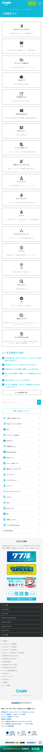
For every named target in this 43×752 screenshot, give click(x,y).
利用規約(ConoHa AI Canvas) (10, 656)
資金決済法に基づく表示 (9, 668)
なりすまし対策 (28, 724)
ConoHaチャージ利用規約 (10, 647)
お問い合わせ (6, 673)
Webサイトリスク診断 (19, 714)
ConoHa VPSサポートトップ (18, 9)
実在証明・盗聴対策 (6, 719)
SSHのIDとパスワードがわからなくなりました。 (21, 365)
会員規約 (5, 641)
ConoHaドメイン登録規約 (10, 644)
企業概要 (5, 682)
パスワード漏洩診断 (6, 714)
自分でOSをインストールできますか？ (18, 380)
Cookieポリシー (7, 679)
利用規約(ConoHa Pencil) (9, 659)
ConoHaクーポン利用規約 (10, 650)
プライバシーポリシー (9, 676)
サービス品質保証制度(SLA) (10, 670)
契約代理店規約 (7, 662)
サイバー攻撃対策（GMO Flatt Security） (11, 724)
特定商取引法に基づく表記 (10, 665)
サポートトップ (5, 9)
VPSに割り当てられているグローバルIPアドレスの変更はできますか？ (23, 359)
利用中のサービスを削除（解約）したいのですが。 (22, 369)
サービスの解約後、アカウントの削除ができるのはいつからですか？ (22, 385)
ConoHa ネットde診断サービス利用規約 (13, 653)
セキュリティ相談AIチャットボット (10, 717)
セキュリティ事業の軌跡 (7, 726)
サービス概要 (6, 685)
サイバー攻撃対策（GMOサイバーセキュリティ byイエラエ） (17, 721)
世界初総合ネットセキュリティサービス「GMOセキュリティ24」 (18, 712)
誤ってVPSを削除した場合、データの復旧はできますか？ (23, 374)
